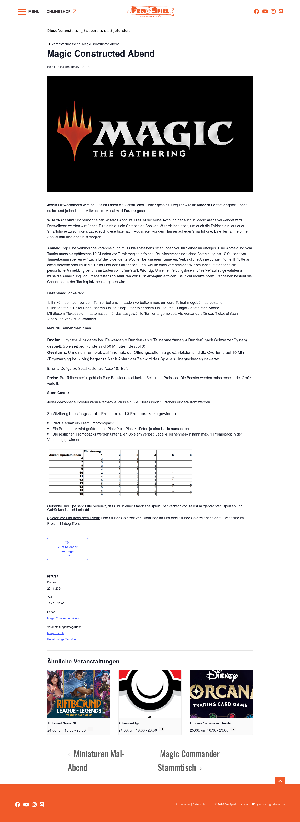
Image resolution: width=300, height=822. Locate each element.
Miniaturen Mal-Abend (96, 760)
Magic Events (55, 633)
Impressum (183, 804)
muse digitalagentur (272, 804)
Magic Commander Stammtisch (189, 760)
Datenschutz (201, 804)
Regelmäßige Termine (61, 639)
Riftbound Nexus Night (64, 723)
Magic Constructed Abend (64, 618)
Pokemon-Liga (129, 723)
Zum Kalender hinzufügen (67, 549)
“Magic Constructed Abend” (198, 307)
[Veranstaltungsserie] (90, 729)
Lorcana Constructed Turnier (211, 723)
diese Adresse (59, 264)
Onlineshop (59, 11)
